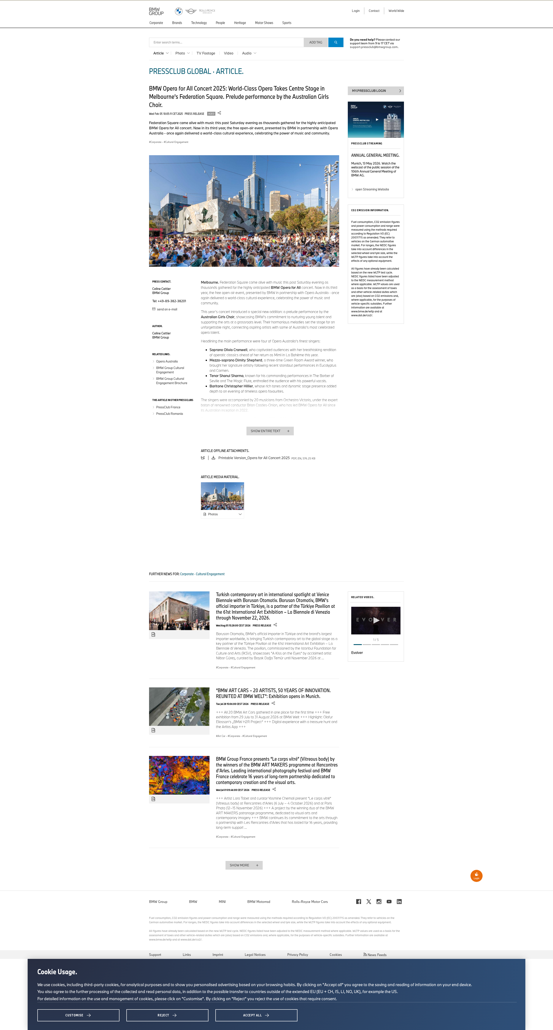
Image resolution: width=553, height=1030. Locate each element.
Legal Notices (255, 954)
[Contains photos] (153, 634)
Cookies (336, 954)
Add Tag (315, 42)
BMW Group (158, 901)
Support (155, 954)
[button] (376, 620)
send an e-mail (166, 309)
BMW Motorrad (258, 901)
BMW (193, 901)
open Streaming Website (372, 189)
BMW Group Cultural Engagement (170, 370)
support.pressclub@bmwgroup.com (374, 47)
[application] (375, 620)
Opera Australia (167, 361)
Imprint (218, 954)
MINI (222, 901)
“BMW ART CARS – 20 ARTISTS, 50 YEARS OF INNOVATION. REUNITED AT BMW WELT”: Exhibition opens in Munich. (273, 693)
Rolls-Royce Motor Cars (310, 901)
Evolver (357, 652)
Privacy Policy (297, 954)
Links (187, 954)
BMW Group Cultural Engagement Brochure (171, 381)
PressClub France (168, 407)
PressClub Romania (169, 414)
